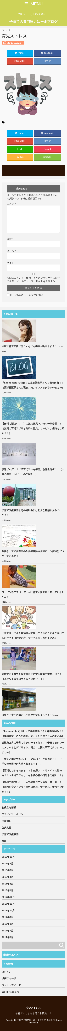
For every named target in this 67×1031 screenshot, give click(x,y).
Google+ (21, 61)
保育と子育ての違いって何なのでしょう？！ (26, 715)
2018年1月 (7, 890)
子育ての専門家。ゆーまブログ (33, 21)
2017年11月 (8, 903)
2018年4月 (7, 877)
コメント (11, 203)
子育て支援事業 (10, 834)
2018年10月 (8, 856)
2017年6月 (7, 937)
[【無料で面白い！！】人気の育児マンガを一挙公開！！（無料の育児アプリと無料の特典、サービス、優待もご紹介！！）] (19, 408)
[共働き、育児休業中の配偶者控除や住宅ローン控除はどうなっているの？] (19, 536)
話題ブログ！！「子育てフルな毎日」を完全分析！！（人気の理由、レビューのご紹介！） (33, 472)
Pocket (47, 149)
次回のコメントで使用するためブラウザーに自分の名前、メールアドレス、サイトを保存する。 (33, 279)
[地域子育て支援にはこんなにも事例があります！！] (19, 331)
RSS (21, 157)
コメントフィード (11, 985)
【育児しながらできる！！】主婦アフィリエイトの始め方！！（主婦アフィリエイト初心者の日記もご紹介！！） (33, 773)
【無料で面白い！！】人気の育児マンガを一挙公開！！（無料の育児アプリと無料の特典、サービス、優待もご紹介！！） (33, 428)
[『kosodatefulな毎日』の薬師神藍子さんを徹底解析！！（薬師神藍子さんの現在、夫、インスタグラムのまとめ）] (19, 367)
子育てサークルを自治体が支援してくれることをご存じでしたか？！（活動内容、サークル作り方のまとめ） (33, 635)
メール (11, 251)
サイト (10, 262)
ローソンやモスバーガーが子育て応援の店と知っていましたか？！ (33, 594)
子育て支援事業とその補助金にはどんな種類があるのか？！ (30, 512)
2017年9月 (7, 917)
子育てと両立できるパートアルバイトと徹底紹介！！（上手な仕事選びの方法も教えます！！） (33, 761)
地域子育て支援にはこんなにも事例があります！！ (29, 346)
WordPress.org (10, 991)
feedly (48, 157)
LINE (20, 149)
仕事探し (6, 820)
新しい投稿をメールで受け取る (26, 295)
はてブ (48, 61)
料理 (4, 841)
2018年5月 (7, 870)
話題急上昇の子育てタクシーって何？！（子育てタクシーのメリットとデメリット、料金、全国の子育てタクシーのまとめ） (33, 747)
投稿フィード (9, 978)
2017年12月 (8, 897)
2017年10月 (8, 910)
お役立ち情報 (9, 807)
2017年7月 (7, 930)
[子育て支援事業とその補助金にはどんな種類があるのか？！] (19, 495)
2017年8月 (7, 923)
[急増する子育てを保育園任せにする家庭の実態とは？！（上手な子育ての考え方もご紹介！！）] (19, 658)
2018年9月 (7, 863)
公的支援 (6, 827)
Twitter (21, 53)
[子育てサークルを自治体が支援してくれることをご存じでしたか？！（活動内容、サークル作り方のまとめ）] (19, 617)
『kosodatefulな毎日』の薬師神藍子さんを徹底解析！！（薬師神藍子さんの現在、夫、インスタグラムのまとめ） (33, 385)
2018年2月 (7, 883)
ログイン (6, 971)
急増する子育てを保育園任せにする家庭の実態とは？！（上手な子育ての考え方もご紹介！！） (32, 676)
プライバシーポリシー (14, 814)
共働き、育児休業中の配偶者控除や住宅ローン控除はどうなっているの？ (33, 553)
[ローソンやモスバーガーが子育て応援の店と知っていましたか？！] (19, 576)
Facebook (48, 53)
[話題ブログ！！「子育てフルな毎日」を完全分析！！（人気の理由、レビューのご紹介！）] (19, 454)
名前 (10, 239)
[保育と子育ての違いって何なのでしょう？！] (19, 699)
